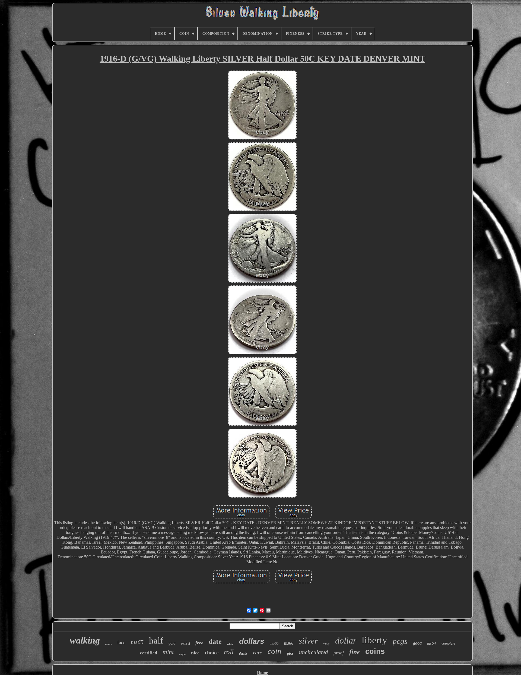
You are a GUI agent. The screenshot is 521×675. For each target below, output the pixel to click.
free (199, 642)
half (156, 640)
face (121, 642)
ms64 (431, 643)
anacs (108, 644)
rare (257, 652)
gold (172, 643)
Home (262, 672)
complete (448, 643)
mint (168, 652)
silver (308, 640)
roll (229, 651)
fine (354, 651)
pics (290, 653)
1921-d (185, 643)
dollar (345, 640)
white (230, 644)
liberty (374, 640)
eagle (182, 654)
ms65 (137, 642)
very (326, 643)
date (215, 641)
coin (274, 651)
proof (338, 652)
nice (195, 652)
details (243, 653)
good (417, 643)
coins (375, 651)
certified (148, 652)
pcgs (400, 640)
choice (211, 652)
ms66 (288, 643)
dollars (251, 641)
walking (85, 640)
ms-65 (274, 643)
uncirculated (313, 652)
